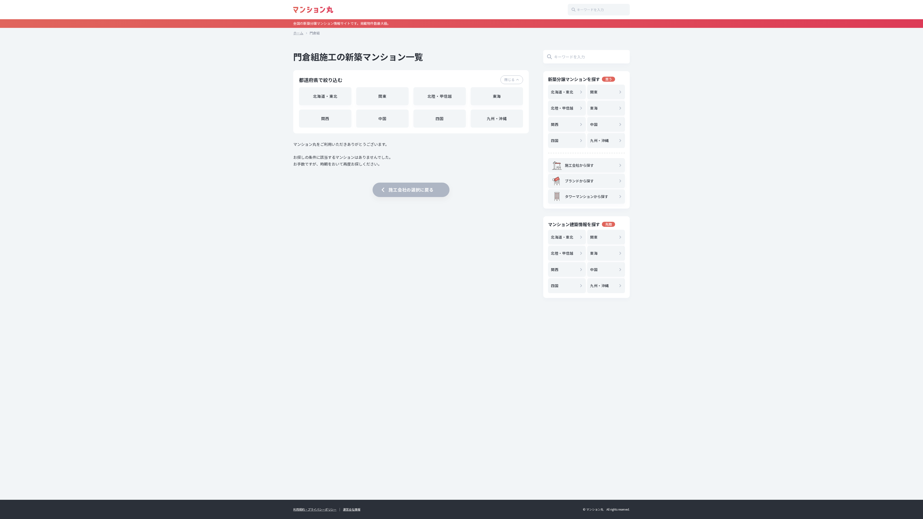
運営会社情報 (351, 509)
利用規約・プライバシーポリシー (315, 509)
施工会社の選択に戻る (410, 189)
